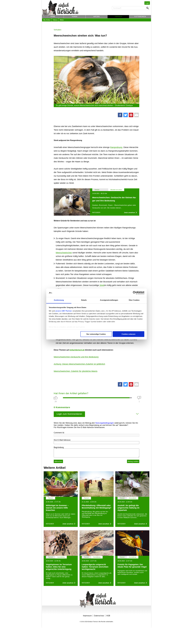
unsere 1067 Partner (63, 311)
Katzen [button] (96, 16)
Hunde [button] (74, 16)
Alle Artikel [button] (46, 20)
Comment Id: (59, 433)
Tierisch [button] (118, 16)
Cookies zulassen (128, 334)
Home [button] (52, 16)
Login (147, 3)
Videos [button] (55, 20)
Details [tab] (84, 300)
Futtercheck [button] (140, 16)
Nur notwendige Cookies (96, 334)
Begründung (59, 447)
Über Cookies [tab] (134, 300)
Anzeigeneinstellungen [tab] (109, 300)
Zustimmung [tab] (59, 300)
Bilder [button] (62, 20)
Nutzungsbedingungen (104, 423)
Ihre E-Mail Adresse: (62, 440)
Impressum (87, 616)
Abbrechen (58, 461)
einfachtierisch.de (77, 350)
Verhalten (57, 30)
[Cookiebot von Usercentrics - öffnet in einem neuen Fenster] (134, 292)
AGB (108, 616)
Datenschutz (99, 616)
